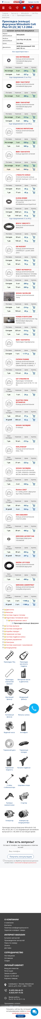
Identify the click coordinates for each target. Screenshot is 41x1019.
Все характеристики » (20, 52)
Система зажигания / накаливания (19, 645)
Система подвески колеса (15, 637)
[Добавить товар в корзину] (34, 70)
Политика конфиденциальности (16, 928)
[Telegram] (24, 9)
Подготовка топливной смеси (17, 618)
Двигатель (10, 610)
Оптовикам (8, 958)
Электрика (10, 642)
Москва (7, 2)
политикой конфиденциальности (25, 863)
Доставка (7, 948)
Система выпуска (12, 626)
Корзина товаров (10, 978)
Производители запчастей (14, 940)
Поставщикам (9, 956)
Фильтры (9, 612)
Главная (5, 13)
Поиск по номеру (10, 943)
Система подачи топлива (15, 615)
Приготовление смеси (18, 620)
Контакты (8, 925)
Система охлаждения (14, 629)
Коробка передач (12, 631)
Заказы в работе (10, 973)
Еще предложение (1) (20, 77)
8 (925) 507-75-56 (16, 992)
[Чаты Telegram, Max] (34, 1012)
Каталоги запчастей (12, 938)
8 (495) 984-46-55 (16, 990)
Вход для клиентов (11, 968)
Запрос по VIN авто (11, 976)
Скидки (7, 961)
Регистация (8, 971)
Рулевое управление (14, 639)
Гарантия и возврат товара (14, 930)
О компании (9, 923)
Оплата (7, 945)
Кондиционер (11, 648)
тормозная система (13, 634)
